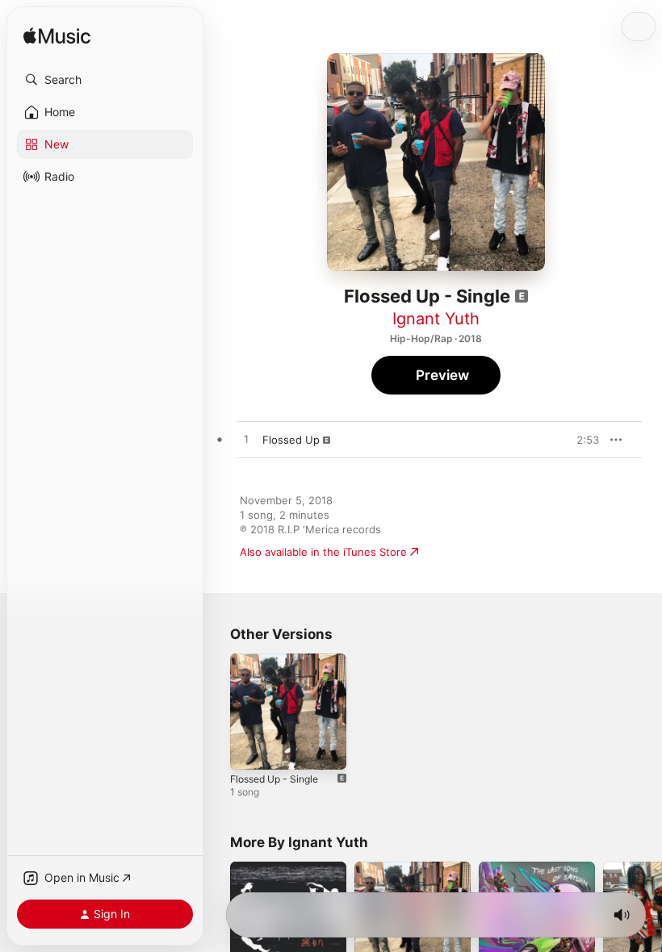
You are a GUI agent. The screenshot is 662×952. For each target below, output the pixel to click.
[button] (105, 80)
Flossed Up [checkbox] (291, 439)
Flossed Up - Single (274, 779)
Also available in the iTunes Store (323, 551)
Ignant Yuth (436, 318)
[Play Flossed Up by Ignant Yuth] (246, 439)
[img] (56, 36)
